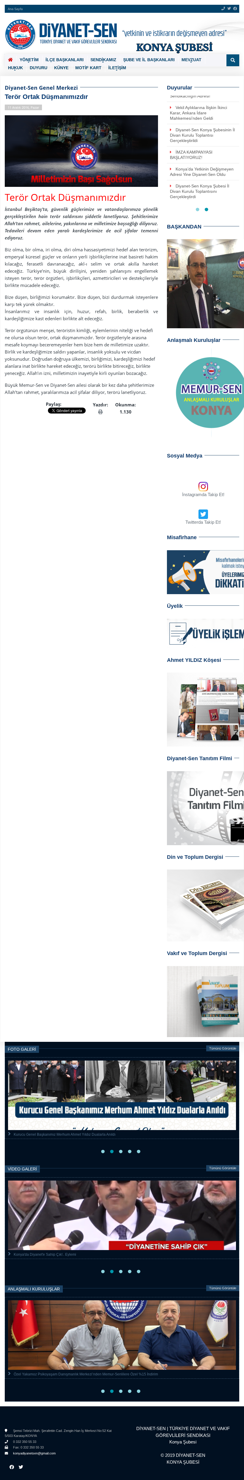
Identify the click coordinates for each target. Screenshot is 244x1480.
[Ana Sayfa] (119, 33)
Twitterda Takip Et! (203, 522)
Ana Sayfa (15, 9)
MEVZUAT (191, 59)
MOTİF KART (88, 67)
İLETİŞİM (117, 67)
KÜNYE (61, 67)
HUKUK (15, 67)
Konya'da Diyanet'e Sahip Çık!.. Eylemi (45, 1254)
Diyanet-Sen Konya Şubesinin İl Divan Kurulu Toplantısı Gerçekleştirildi (202, 135)
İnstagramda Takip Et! (203, 494)
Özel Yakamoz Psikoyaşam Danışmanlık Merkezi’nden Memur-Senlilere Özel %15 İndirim (86, 1374)
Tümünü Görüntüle (222, 1048)
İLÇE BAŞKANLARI (65, 59)
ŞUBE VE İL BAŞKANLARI (149, 59)
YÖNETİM (29, 59)
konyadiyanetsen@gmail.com (34, 1453)
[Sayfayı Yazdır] (100, 412)
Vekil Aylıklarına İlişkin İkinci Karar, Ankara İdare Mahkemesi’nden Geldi (198, 113)
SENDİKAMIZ (103, 59)
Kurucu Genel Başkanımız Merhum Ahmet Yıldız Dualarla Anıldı (64, 1134)
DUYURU (38, 67)
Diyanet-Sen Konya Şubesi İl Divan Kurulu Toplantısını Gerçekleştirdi (199, 191)
